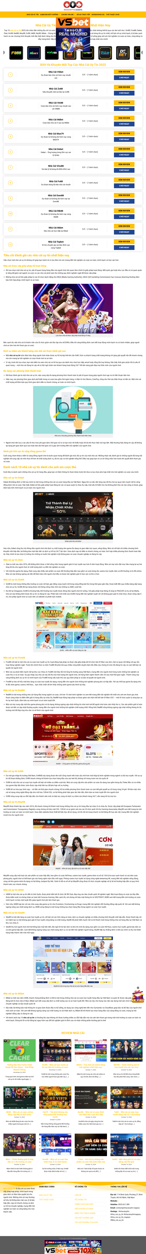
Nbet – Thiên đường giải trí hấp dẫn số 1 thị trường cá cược (19, 1160)
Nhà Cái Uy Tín (33, 15)
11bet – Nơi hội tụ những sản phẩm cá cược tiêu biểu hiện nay (91, 1160)
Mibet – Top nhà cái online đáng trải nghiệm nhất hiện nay (91, 1066)
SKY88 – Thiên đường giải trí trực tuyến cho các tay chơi (126, 1066)
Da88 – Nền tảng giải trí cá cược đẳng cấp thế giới (126, 1160)
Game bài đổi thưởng (49, 15)
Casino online (67, 15)
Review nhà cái (98, 15)
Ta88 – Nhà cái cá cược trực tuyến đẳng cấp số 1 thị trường (126, 1113)
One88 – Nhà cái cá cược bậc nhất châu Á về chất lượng (55, 1160)
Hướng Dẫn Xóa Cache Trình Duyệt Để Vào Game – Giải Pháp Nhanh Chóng (19, 1067)
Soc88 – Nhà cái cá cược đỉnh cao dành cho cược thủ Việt (91, 1113)
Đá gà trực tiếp (83, 15)
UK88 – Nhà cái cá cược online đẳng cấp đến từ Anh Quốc (19, 1113)
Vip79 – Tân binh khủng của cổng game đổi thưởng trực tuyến (55, 1114)
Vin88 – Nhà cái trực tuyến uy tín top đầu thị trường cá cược (55, 1066)
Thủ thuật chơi (112, 15)
